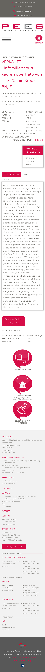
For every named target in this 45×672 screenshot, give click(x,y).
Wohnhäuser (7, 443)
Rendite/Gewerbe (8, 453)
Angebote (29, 57)
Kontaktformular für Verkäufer (13, 499)
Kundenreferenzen (9, 481)
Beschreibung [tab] (11, 174)
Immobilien (16, 57)
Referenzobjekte (8, 483)
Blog (3, 504)
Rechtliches (8, 529)
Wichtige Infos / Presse (11, 501)
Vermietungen (7, 450)
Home (4, 57)
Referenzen (8, 477)
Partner (6, 511)
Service (6, 493)
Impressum (6, 532)
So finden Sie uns (9, 519)
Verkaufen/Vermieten (13, 457)
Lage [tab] (25, 174)
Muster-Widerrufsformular (12, 540)
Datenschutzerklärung (11, 535)
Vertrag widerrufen (14, 546)
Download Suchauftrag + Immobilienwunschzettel (22, 440)
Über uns (7, 488)
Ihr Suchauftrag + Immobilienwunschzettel (19, 496)
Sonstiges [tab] (9, 179)
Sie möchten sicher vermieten (14, 473)
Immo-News (6, 506)
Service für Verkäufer (10, 465)
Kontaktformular (8, 522)
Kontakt (6, 516)
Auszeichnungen (8, 470)
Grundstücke (7, 448)
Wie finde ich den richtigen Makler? (16, 468)
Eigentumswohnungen (11, 445)
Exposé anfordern (13, 321)
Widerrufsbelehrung (10, 537)
